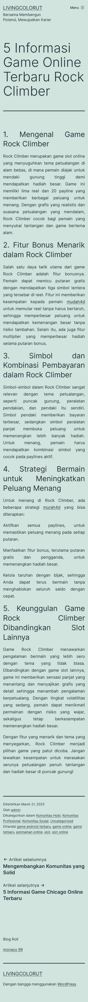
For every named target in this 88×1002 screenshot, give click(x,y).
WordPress (67, 984)
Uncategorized (61, 821)
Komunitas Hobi (48, 815)
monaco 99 (13, 949)
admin (15, 810)
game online (62, 826)
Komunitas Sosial (35, 821)
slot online (60, 832)
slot (47, 832)
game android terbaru (34, 826)
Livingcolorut (22, 8)
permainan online (29, 832)
